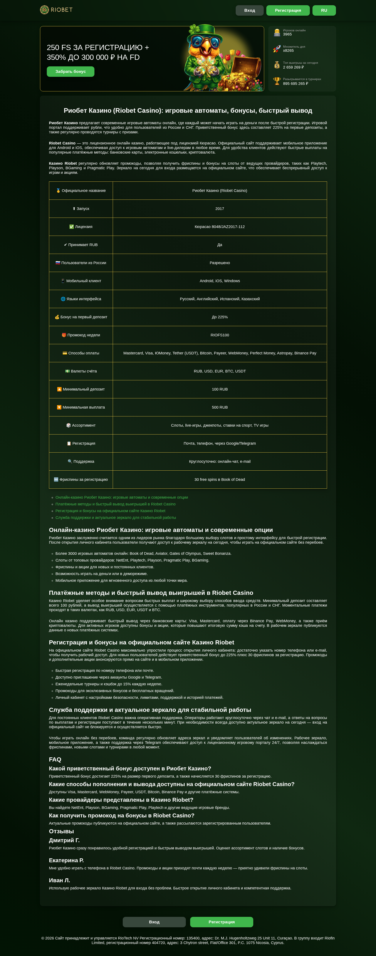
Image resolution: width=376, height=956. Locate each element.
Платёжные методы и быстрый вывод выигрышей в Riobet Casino (115, 504)
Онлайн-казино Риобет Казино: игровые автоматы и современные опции (121, 497)
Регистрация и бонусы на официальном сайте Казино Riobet (110, 511)
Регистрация (288, 10)
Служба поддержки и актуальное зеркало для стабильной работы (115, 517)
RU (324, 10)
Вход (249, 10)
